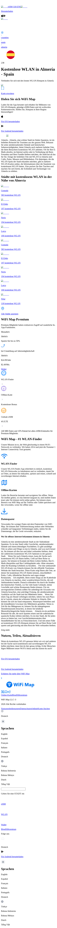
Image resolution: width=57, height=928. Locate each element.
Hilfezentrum (21, 695)
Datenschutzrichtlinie (29, 708)
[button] (28, 713)
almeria (4, 47)
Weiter (3, 369)
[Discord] (5, 693)
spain (3, 42)
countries (5, 37)
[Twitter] (2, 693)
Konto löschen (44, 708)
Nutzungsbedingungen (10, 708)
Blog (14, 695)
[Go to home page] (10, 4)
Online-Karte (6, 695)
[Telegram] (9, 693)
